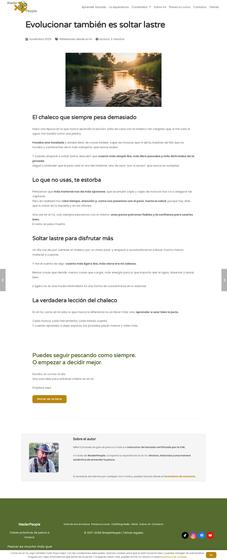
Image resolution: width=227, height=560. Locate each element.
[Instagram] (193, 535)
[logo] (22, 7)
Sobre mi (144, 524)
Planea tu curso (100, 524)
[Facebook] (201, 535)
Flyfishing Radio (120, 524)
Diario (134, 524)
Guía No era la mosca (77, 524)
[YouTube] (210, 535)
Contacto (157, 524)
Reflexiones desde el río (76, 39)
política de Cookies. (175, 557)
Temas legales (133, 533)
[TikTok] (185, 535)
